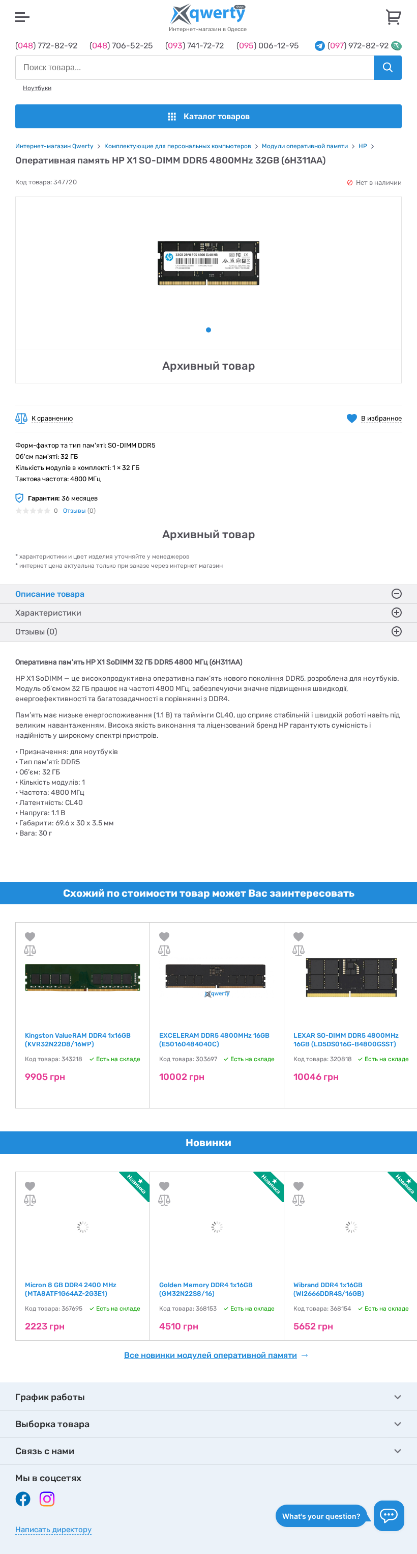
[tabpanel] (208, 263)
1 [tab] (208, 329)
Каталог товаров (217, 116)
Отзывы (74, 511)
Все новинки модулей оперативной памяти (210, 1355)
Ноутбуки (37, 88)
